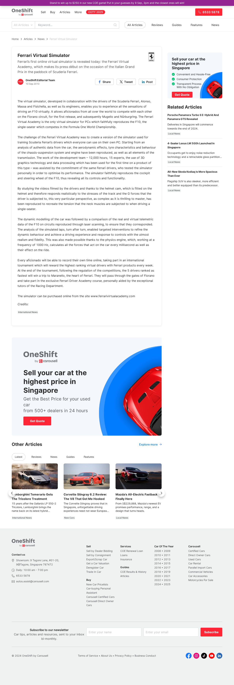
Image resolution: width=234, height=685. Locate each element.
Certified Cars (196, 550)
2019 (167, 571)
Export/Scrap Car (96, 559)
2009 (167, 550)
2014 (157, 563)
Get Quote (37, 421)
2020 (157, 576)
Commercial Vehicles (200, 571)
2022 (157, 580)
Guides (177, 25)
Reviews (157, 25)
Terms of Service (88, 655)
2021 (167, 576)
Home (15, 38)
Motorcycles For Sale (200, 580)
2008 (157, 550)
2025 (167, 584)
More (78, 12)
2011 (167, 555)
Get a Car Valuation (97, 563)
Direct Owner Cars (199, 555)
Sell (43, 12)
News (215, 25)
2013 (167, 559)
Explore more (148, 444)
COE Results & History (133, 571)
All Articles (21, 25)
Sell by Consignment (98, 555)
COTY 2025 (95, 12)
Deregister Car (95, 567)
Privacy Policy (123, 655)
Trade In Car (93, 571)
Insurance (126, 559)
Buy (52, 12)
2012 (157, 559)
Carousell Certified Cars (100, 596)
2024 (157, 584)
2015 (167, 563)
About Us (106, 655)
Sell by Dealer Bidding (99, 550)
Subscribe (211, 632)
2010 (157, 555)
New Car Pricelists (97, 584)
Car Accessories (197, 576)
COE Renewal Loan (131, 550)
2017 (167, 567)
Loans (123, 555)
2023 (167, 580)
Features (196, 25)
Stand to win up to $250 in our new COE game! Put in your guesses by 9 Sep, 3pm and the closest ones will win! (117, 2)
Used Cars (194, 559)
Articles (65, 12)
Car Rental (194, 563)
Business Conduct (145, 655)
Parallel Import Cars (200, 567)
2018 (157, 571)
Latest (18, 456)
